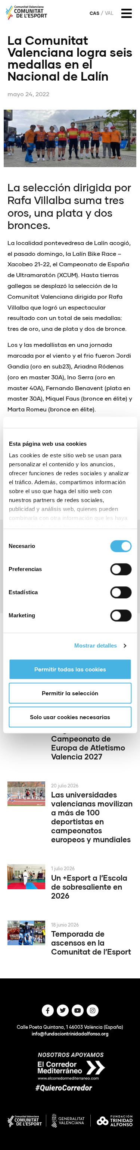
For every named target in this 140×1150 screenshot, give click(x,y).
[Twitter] (63, 1010)
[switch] (120, 569)
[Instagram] (93, 1010)
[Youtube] (78, 1010)
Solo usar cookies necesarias (70, 717)
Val (109, 13)
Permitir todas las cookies (70, 669)
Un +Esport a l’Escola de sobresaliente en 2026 (89, 886)
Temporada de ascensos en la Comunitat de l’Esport (91, 942)
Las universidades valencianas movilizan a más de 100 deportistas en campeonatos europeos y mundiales (92, 817)
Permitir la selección (70, 693)
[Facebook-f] (48, 1010)
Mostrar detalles (95, 645)
